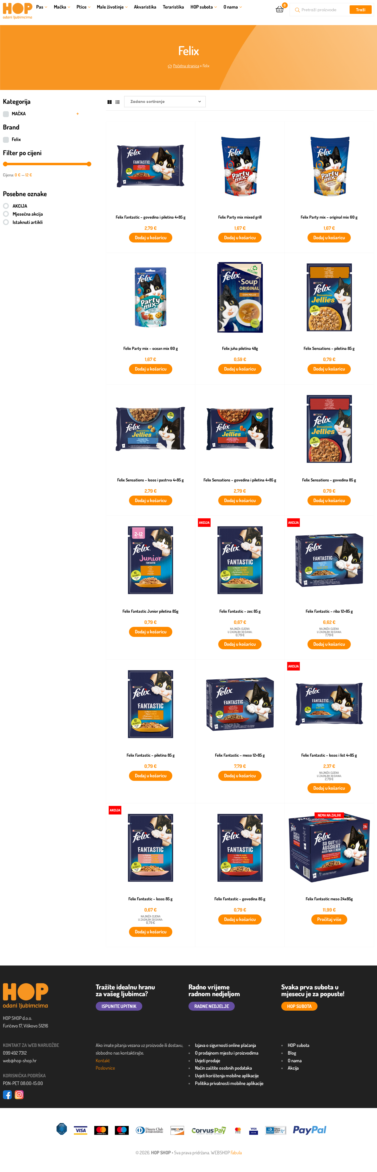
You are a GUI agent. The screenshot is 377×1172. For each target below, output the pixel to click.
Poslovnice (105, 1068)
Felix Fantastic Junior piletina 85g (150, 611)
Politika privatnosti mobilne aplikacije (229, 1083)
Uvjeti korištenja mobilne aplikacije (227, 1075)
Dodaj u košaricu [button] (150, 237)
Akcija (293, 1068)
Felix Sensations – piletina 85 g (329, 348)
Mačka (60, 7)
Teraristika (173, 7)
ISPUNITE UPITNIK (119, 1006)
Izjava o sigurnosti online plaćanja (225, 1045)
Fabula (236, 1152)
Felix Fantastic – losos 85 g (150, 898)
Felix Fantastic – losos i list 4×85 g (329, 755)
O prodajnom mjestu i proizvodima (226, 1053)
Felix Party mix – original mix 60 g (329, 217)
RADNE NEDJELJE (211, 1006)
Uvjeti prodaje (207, 1060)
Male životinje (110, 7)
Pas (39, 7)
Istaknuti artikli (28, 222)
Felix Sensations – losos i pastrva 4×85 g (150, 480)
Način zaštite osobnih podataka (223, 1068)
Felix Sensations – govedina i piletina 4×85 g (240, 480)
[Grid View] (109, 101)
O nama (231, 7)
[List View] (117, 101)
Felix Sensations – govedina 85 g (329, 480)
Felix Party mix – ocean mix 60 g (150, 348)
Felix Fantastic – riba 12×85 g (329, 611)
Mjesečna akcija (28, 214)
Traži (360, 9)
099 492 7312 (15, 1053)
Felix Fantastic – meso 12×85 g (240, 755)
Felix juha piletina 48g (240, 348)
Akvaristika (145, 7)
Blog (292, 1053)
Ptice (82, 7)
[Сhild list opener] (78, 114)
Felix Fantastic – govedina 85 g (239, 898)
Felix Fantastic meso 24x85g (329, 898)
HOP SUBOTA (299, 1006)
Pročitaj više (329, 919)
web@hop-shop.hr (20, 1060)
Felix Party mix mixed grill (240, 217)
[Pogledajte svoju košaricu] (280, 8)
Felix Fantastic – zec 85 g (240, 611)
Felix (16, 139)
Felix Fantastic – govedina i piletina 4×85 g (151, 217)
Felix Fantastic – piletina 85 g (151, 755)
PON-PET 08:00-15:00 (23, 1083)
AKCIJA (20, 206)
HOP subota (202, 7)
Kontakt (103, 1060)
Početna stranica (186, 65)
